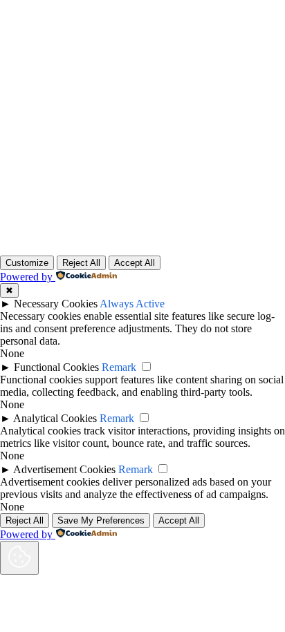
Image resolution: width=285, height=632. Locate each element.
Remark (119, 367)
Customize (27, 263)
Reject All (81, 263)
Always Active (132, 303)
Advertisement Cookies (64, 469)
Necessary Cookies (56, 303)
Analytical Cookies (55, 418)
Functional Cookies (56, 367)
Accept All (134, 263)
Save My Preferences (101, 520)
